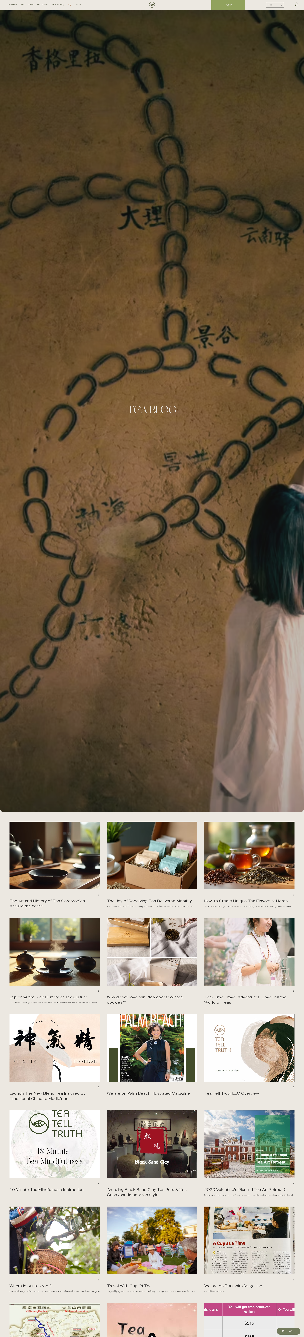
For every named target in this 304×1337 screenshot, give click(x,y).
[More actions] (99, 894)
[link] (296, 4)
